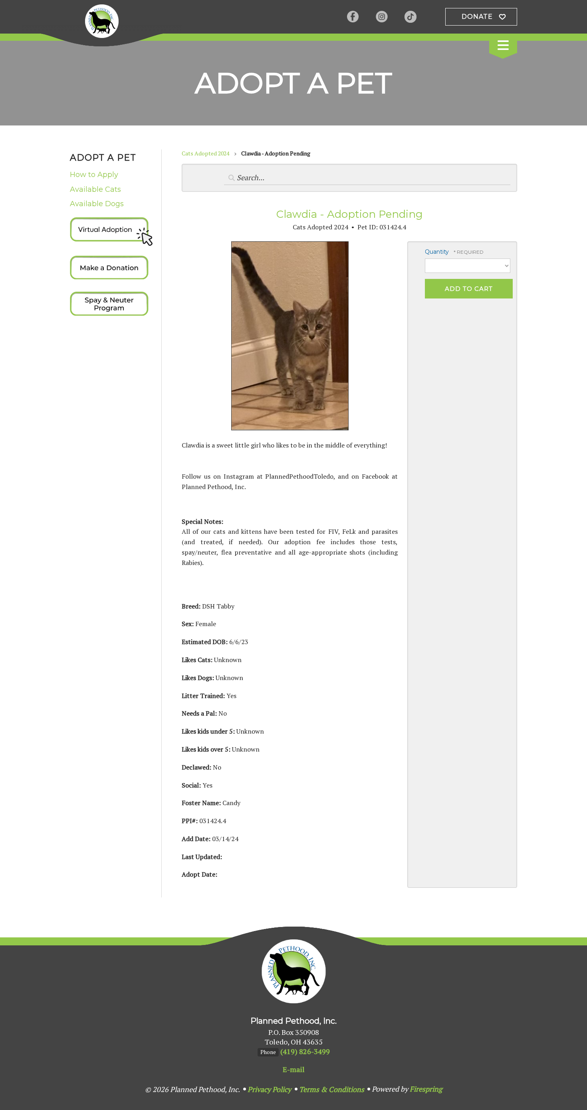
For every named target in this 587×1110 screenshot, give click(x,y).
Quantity (437, 251)
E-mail (294, 1069)
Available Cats (95, 189)
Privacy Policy (269, 1089)
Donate (477, 16)
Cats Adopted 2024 (205, 153)
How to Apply (94, 174)
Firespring (426, 1089)
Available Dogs (97, 203)
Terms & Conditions (331, 1089)
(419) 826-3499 (305, 1051)
